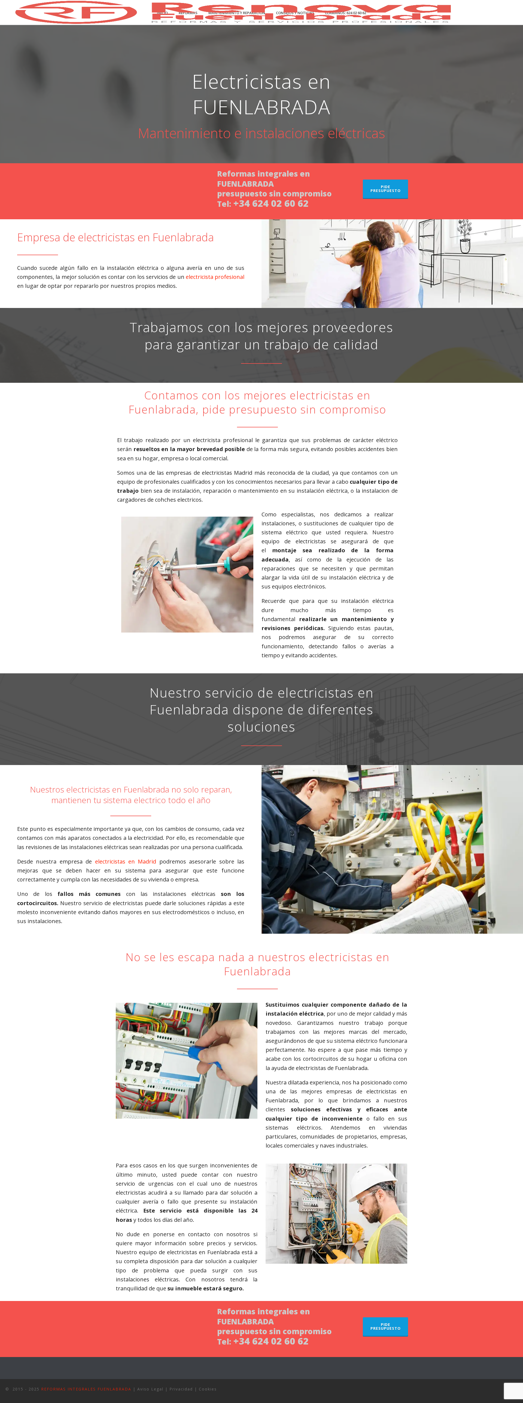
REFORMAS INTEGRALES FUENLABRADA (86, 1389)
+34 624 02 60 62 (271, 203)
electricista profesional (215, 276)
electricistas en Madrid (125, 861)
